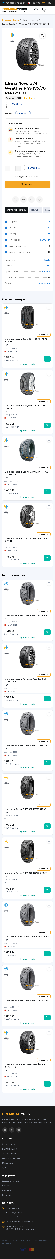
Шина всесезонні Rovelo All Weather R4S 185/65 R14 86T (25, 1065)
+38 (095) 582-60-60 (15, 1212)
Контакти (6, 1190)
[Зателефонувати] (15, 199)
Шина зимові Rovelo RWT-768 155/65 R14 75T (26, 615)
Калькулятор (8, 1195)
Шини (25, 20)
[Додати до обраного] (49, 307)
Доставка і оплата (10, 1181)
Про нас (6, 1186)
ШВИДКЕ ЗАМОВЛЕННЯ (27, 177)
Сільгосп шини (9, 1153)
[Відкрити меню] (51, 10)
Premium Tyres (10, 20)
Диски (5, 1168)
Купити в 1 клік (27, 364)
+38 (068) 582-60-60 (16, 3)
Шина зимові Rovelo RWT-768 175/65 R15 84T (27, 1000)
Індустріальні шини (11, 1158)
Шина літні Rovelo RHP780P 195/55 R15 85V (25, 873)
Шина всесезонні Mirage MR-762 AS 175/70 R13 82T (25, 406)
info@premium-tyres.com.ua (19, 1222)
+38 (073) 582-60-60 (15, 1217)
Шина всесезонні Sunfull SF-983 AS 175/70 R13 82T (25, 340)
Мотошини (7, 1163)
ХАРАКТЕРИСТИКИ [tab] (16, 210)
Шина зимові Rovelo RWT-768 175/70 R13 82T (27, 745)
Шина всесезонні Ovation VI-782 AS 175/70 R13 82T (26, 539)
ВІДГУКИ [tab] (35, 210)
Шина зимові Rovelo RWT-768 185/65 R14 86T (27, 936)
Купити (29, 184)
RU (49, 3)
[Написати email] (23, 199)
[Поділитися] (31, 199)
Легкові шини (8, 1144)
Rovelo (34, 20)
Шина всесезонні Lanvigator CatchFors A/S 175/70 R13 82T (26, 473)
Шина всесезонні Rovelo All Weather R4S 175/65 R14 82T (25, 680)
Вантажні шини (9, 1149)
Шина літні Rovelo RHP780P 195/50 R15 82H (25, 809)
